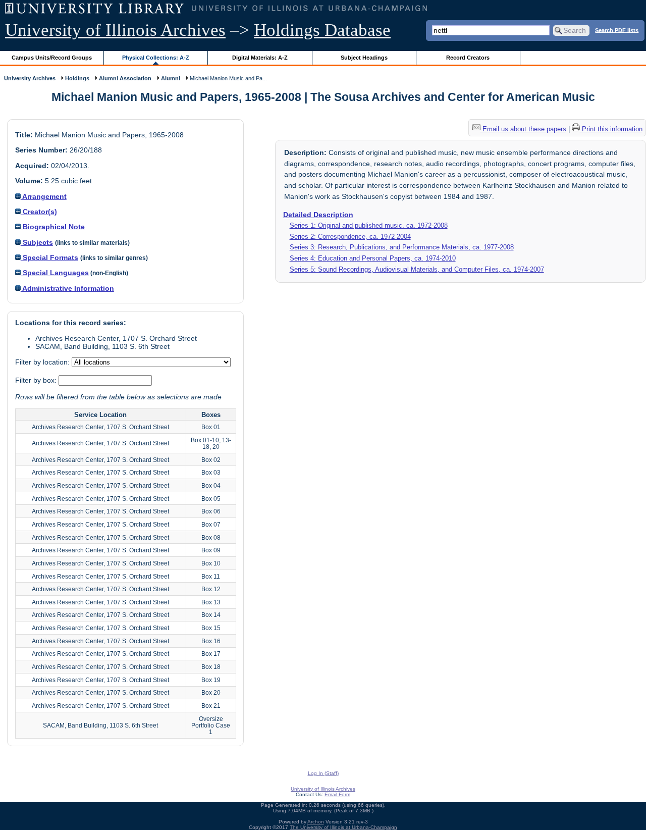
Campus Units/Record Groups (52, 58)
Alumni (170, 78)
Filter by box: (37, 380)
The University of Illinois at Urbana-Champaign (343, 827)
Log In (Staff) (323, 773)
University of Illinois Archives (115, 30)
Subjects (37, 242)
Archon (315, 821)
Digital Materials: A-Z (260, 58)
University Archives (30, 78)
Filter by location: (43, 362)
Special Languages (55, 273)
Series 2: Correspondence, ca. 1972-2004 (350, 236)
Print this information (611, 129)
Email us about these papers (523, 129)
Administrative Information (67, 288)
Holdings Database (322, 30)
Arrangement (44, 196)
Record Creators (468, 58)
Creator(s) (39, 212)
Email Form (337, 794)
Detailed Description (318, 215)
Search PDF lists (616, 30)
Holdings (77, 78)
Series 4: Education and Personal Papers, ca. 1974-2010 (373, 258)
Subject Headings (364, 58)
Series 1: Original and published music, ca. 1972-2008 (369, 225)
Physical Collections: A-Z (155, 58)
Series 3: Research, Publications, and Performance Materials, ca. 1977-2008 (402, 247)
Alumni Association (125, 78)
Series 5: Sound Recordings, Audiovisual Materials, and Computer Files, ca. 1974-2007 (417, 269)
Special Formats (49, 257)
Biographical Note (53, 227)
